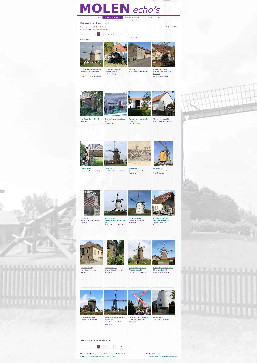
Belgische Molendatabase (113, 17)
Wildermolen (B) (157, 168)
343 (116, 34)
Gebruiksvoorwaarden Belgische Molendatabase (163, 356)
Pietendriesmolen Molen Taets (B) (139, 317)
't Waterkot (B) (85, 218)
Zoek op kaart (132, 20)
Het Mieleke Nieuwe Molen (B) (90, 119)
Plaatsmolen (134, 168)
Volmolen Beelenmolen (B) (161, 119)
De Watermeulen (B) (111, 268)
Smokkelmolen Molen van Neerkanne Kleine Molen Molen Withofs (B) (162, 72)
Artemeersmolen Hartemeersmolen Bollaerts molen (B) (115, 220)
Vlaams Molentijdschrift (132, 17)
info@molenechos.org (91, 356)
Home (99, 17)
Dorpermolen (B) (86, 168)
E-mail (158, 17)
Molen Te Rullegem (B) (88, 317)
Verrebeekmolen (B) (135, 218)
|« (82, 34)
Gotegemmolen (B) (87, 268)
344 (121, 34)
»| (128, 34)
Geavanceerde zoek (118, 20)
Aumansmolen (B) (158, 317)
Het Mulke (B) (133, 69)
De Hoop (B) (108, 168)
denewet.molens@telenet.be (107, 356)
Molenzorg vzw (147, 17)
